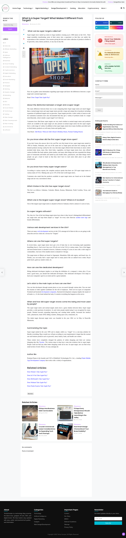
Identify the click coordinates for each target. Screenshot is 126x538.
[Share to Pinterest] (23, 39)
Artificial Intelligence (40, 516)
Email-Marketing (10, 79)
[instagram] (111, 27)
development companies (48, 292)
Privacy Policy (68, 527)
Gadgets (7, 86)
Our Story (67, 516)
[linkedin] (111, 23)
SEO (6, 101)
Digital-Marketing (10, 73)
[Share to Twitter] (23, 34)
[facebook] (96, 23)
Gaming (73, 8)
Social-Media (9, 108)
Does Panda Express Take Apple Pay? (39, 386)
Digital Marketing (41, 8)
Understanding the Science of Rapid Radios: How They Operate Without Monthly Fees (113, 127)
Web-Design (9, 117)
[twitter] (97, 27)
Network (7, 98)
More (103, 8)
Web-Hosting (9, 124)
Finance (33, 2)
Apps (6, 52)
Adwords (7, 46)
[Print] (23, 48)
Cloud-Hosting (9, 64)
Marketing (8, 95)
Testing (7, 114)
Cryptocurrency (93, 8)
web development (42, 231)
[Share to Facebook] (23, 30)
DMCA (66, 519)
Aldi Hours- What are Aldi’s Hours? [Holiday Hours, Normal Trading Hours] (59, 132)
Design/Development (58, 8)
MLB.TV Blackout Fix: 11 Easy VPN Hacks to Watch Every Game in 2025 (111, 152)
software (7, 130)
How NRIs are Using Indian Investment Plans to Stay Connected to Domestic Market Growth (65, 2)
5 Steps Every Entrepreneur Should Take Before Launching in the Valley (82, 412)
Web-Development (11, 120)
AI (5, 43)
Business (7, 61)
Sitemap (66, 524)
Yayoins (41, 342)
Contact (66, 513)
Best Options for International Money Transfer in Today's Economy (113, 180)
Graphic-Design (10, 92)
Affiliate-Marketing (10, 49)
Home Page (17, 8)
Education (81, 8)
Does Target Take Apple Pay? (40, 97)
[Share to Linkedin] (23, 43)
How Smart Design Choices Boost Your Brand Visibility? (81, 429)
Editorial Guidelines (70, 521)
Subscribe (108, 523)
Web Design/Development (42, 524)
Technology (27, 8)
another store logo (82, 217)
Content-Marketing (11, 67)
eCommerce (9, 127)
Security (7, 105)
